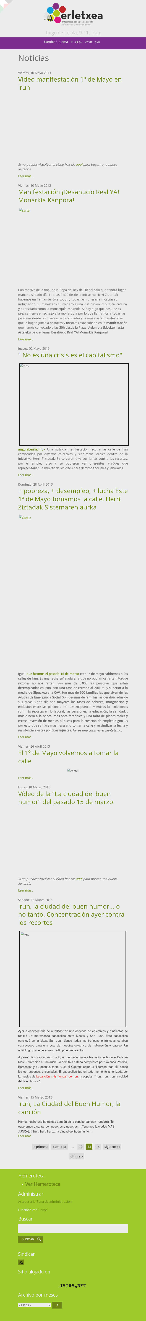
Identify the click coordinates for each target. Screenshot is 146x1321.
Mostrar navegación (6, 5)
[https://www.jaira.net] (73, 1286)
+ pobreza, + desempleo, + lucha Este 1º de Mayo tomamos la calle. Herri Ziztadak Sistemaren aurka (73, 498)
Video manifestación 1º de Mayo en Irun (70, 83)
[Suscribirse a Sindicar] (73, 1262)
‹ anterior (59, 1146)
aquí (79, 164)
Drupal (43, 1210)
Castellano (92, 42)
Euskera (76, 42)
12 (80, 1146)
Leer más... (25, 176)
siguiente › (112, 1146)
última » (76, 1156)
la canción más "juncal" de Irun (57, 1076)
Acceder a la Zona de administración (45, 1201)
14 (98, 1146)
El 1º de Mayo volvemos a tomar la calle (68, 756)
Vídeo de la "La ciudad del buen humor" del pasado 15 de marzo (65, 797)
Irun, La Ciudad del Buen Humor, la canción (69, 1107)
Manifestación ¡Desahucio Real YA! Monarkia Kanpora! (68, 195)
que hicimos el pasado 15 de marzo (53, 674)
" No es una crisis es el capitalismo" (70, 355)
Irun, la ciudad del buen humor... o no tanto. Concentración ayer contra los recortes (71, 914)
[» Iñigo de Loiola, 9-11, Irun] (73, 15)
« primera (40, 1146)
